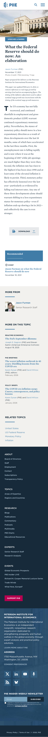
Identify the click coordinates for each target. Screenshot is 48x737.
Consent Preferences (15, 664)
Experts (9, 547)
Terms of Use (24, 732)
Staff (7, 463)
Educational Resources (15, 537)
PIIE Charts (9, 533)
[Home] (11, 5)
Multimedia (9, 529)
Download (24, 231)
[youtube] (25, 674)
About (8, 454)
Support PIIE (13, 598)
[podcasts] (34, 674)
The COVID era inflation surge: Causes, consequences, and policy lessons (22, 391)
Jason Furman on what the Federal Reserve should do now (23, 270)
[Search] (36, 4)
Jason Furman (11, 69)
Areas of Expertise (13, 494)
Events (9, 566)
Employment (10, 467)
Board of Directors (13, 459)
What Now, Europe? (14, 587)
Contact (8, 471)
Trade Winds (10, 583)
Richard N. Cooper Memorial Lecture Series (24, 579)
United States (12, 428)
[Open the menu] (43, 4)
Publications (10, 517)
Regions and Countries (15, 498)
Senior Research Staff (14, 552)
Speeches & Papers (16, 39)
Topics (8, 489)
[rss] (7, 682)
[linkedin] (16, 674)
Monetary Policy (13, 436)
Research (11, 508)
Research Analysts (13, 556)
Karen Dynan (11, 370)
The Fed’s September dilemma (20, 338)
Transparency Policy (14, 479)
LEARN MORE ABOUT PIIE (16, 648)
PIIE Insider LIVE (12, 575)
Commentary (10, 521)
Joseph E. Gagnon (13, 342)
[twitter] (7, 674)
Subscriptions (11, 475)
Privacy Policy (12, 732)
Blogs (7, 513)
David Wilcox (32, 370)
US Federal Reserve (15, 432)
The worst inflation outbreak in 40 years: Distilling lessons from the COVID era (23, 364)
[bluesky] (16, 682)
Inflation (9, 440)
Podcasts (9, 525)
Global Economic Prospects (17, 571)
